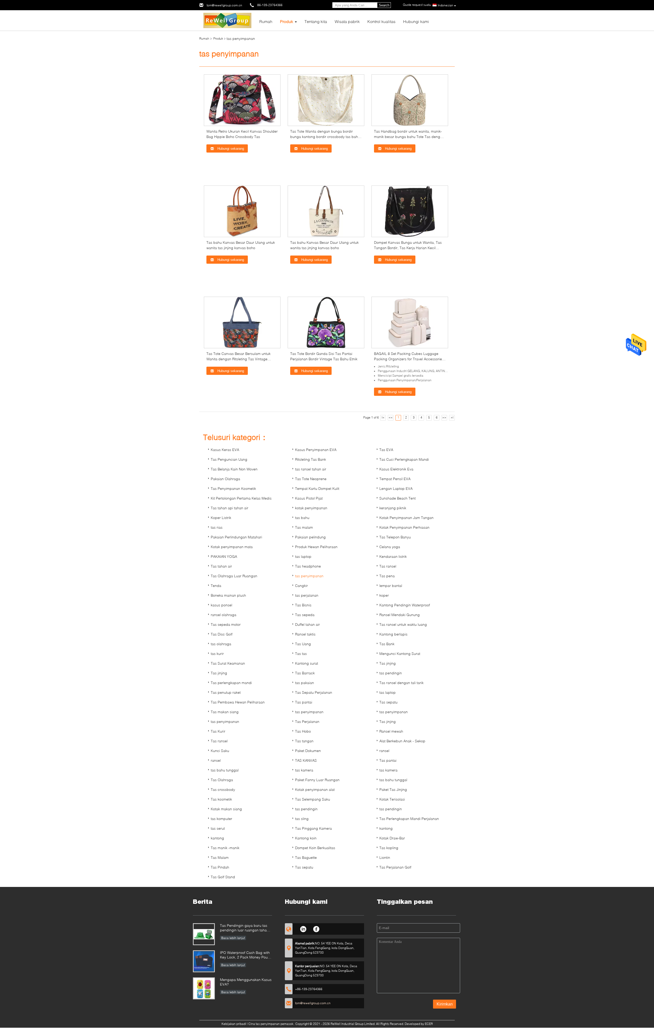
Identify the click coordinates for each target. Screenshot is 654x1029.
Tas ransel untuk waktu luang (403, 624)
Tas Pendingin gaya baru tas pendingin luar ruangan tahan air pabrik (244, 928)
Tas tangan (304, 741)
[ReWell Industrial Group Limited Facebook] (316, 928)
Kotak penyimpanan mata (232, 547)
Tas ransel (387, 566)
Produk (286, 21)
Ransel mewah (391, 731)
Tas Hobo (303, 731)
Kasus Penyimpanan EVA (315, 449)
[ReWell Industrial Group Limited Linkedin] (303, 928)
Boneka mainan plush (228, 595)
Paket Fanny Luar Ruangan (317, 780)
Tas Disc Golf (221, 634)
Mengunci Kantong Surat (399, 653)
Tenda (216, 585)
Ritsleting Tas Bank (310, 459)
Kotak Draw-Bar (392, 838)
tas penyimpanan (309, 576)
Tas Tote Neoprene (310, 479)
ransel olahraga (223, 614)
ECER (429, 1024)
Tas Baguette (306, 857)
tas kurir (217, 653)
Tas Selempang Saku (312, 799)
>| (452, 417)
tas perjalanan (306, 595)
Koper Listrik (221, 517)
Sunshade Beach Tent (397, 498)
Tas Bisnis (303, 605)
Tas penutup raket (226, 692)
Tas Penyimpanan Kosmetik (233, 488)
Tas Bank (386, 644)
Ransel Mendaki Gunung (399, 614)
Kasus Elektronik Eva (396, 469)
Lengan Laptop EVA (396, 488)
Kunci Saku (220, 750)
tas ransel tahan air (310, 469)
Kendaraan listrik (393, 556)
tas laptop (303, 556)
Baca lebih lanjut (233, 938)
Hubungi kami (416, 21)
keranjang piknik (392, 508)
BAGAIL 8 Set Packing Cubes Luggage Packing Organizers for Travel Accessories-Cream (409, 358)
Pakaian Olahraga (225, 479)
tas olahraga (221, 644)
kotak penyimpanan (311, 508)
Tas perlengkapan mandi (231, 682)
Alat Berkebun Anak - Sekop (402, 741)
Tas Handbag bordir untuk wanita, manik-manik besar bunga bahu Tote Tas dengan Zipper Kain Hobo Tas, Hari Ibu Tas (409, 136)
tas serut (218, 828)
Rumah (265, 21)
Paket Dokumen (308, 750)
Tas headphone (308, 566)
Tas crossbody (223, 789)
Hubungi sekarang (230, 149)
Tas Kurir (218, 731)
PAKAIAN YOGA (224, 556)
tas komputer (221, 818)
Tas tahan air (221, 566)
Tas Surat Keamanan (228, 663)
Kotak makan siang (226, 809)
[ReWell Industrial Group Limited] (227, 20)
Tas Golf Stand (223, 877)
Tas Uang (303, 644)
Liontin (384, 857)
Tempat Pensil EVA (395, 479)
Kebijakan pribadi (233, 1024)
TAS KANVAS (306, 760)
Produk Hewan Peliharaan (316, 547)
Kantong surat (306, 663)
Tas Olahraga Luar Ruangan (234, 576)
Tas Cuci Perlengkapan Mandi (404, 459)
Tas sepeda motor (226, 624)
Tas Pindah (220, 867)
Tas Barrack (305, 673)
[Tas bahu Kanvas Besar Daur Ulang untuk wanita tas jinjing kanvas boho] (242, 211)
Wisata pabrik (347, 21)
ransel (384, 750)
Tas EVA (386, 449)
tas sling (302, 818)
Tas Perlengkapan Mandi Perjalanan (409, 818)
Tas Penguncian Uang (229, 459)
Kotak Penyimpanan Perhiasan (404, 527)
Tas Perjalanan (307, 721)
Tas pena (387, 576)
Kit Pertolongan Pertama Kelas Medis (241, 498)
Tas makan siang (225, 712)
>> (444, 417)
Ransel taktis (305, 634)
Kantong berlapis (393, 634)
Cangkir (301, 585)
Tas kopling (388, 848)
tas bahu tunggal (225, 770)
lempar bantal (390, 585)
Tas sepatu (388, 702)
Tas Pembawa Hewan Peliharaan (238, 702)
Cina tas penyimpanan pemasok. (271, 1024)
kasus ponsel (221, 605)
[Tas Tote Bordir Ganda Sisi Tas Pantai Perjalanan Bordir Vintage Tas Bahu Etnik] (326, 322)
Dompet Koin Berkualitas (315, 848)
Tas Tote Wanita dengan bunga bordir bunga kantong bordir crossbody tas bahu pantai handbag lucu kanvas (325, 136)
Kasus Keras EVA (225, 449)
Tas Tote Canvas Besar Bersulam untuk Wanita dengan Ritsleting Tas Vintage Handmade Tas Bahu (238, 358)
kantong (386, 828)
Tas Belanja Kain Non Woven (234, 469)
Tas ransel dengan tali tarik (401, 682)
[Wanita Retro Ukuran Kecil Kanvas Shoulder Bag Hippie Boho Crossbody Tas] (242, 100)
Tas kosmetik (221, 799)
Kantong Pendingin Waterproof (404, 605)
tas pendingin (390, 673)
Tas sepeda (304, 614)
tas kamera (304, 770)
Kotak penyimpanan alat (315, 789)
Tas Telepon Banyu (395, 537)
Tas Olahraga (222, 780)
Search (384, 5)
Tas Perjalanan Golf (395, 867)
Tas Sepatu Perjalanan (313, 692)
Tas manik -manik (225, 848)
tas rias (217, 527)
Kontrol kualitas (381, 21)
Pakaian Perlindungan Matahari (236, 537)
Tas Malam (220, 857)
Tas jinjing (387, 663)
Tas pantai (303, 702)
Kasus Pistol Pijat (309, 498)
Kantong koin (306, 838)
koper (384, 595)
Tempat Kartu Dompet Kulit (317, 488)
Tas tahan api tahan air (229, 508)
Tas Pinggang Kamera (313, 828)
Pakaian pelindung (310, 537)
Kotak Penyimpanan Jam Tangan (406, 517)
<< (391, 417)
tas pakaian (304, 682)
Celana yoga (389, 547)
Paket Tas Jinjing (393, 789)
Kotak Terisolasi (392, 799)
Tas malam (304, 527)
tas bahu (302, 517)
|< (383, 417)
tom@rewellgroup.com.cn (224, 5)
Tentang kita (316, 21)
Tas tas (301, 653)
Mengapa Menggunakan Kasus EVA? (246, 981)
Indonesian (445, 5)
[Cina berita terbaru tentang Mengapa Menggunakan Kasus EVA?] (204, 988)
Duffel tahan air (307, 624)
